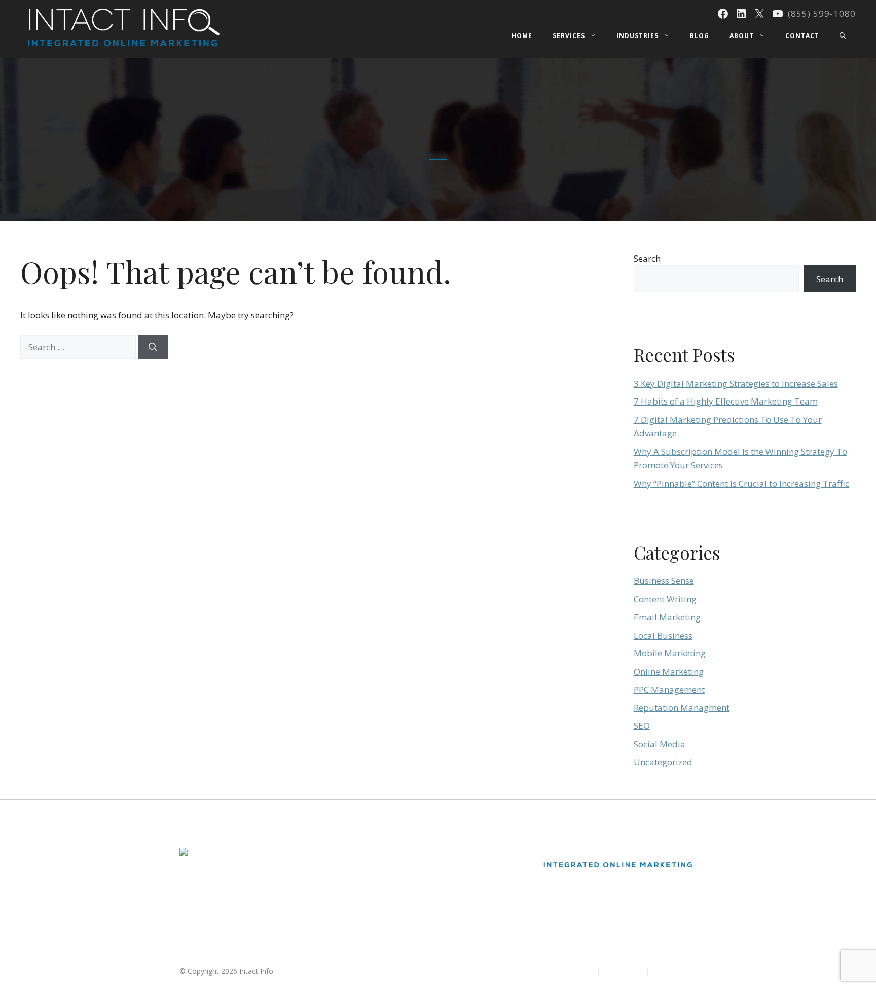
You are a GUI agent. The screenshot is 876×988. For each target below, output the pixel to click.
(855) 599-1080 (822, 13)
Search (647, 258)
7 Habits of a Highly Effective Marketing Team (726, 401)
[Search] (153, 347)
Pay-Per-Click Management (403, 890)
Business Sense (664, 581)
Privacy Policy (674, 971)
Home (522, 35)
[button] (842, 36)
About (741, 35)
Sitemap (581, 971)
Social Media (659, 744)
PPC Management (669, 690)
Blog (699, 35)
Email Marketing (667, 617)
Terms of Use (623, 971)
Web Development (389, 908)
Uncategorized (663, 762)
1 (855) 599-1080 (207, 923)
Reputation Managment (681, 707)
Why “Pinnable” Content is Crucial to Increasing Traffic (741, 483)
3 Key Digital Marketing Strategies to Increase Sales (736, 383)
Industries (637, 35)
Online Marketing (669, 671)
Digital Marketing (386, 853)
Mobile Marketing (670, 653)
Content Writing (665, 599)
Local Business (663, 635)
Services (569, 35)
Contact (802, 35)
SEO (642, 725)
